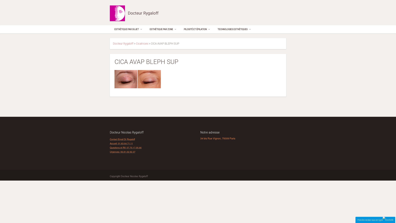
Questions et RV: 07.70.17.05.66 (126, 147)
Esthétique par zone (161, 29)
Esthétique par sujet (126, 29)
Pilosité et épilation (195, 29)
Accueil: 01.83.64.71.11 (121, 143)
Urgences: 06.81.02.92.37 (122, 151)
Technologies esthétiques (233, 29)
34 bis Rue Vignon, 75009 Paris (217, 138)
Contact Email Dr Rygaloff (122, 139)
